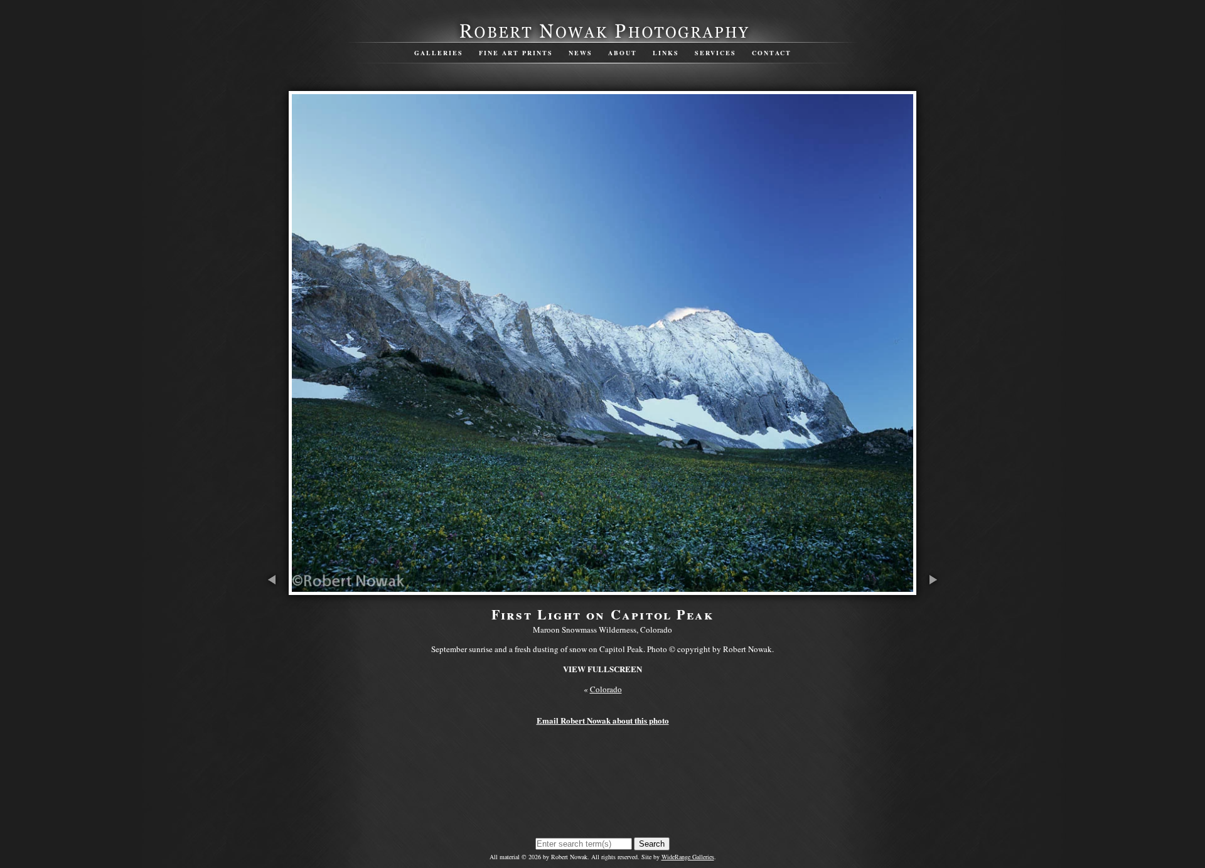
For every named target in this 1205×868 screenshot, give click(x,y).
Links (666, 52)
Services (715, 52)
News (580, 52)
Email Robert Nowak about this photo (603, 720)
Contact (771, 52)
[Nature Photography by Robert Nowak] (602, 37)
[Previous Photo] (273, 588)
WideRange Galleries (687, 856)
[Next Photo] (932, 588)
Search (652, 844)
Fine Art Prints (516, 52)
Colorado (606, 689)
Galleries (438, 52)
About (622, 52)
